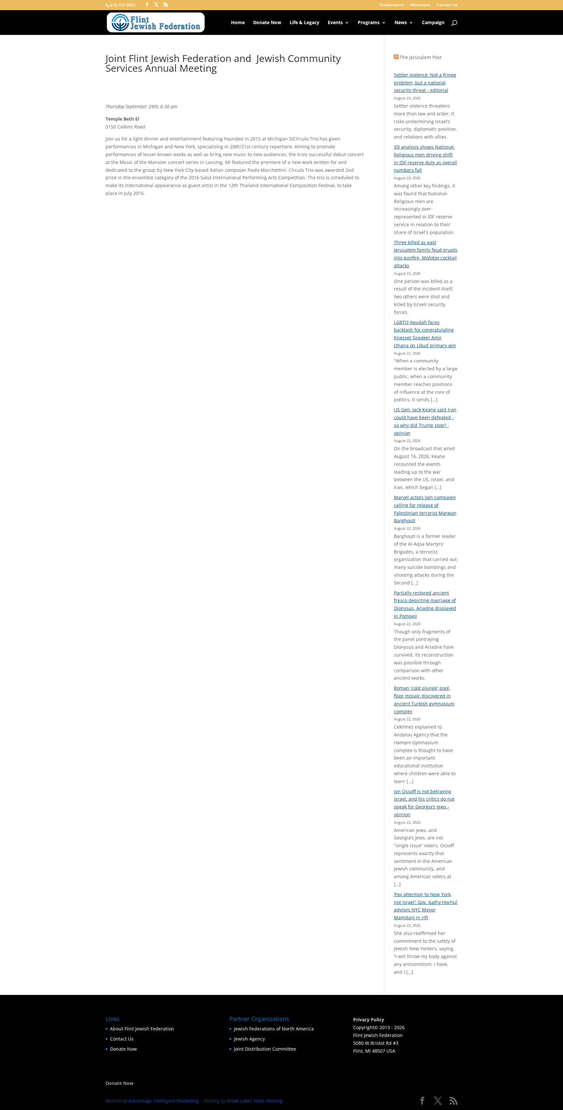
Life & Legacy (304, 22)
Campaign (433, 22)
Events (335, 22)
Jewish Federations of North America (274, 1029)
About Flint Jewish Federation (142, 1029)
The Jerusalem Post (420, 57)
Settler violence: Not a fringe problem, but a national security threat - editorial (425, 83)
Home (238, 22)
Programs (369, 22)
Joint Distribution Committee (265, 1049)
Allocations (420, 5)
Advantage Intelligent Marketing (164, 1101)
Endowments (392, 5)
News (401, 22)
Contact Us (447, 5)
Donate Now (267, 22)
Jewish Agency (249, 1039)
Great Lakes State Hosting (254, 1101)
